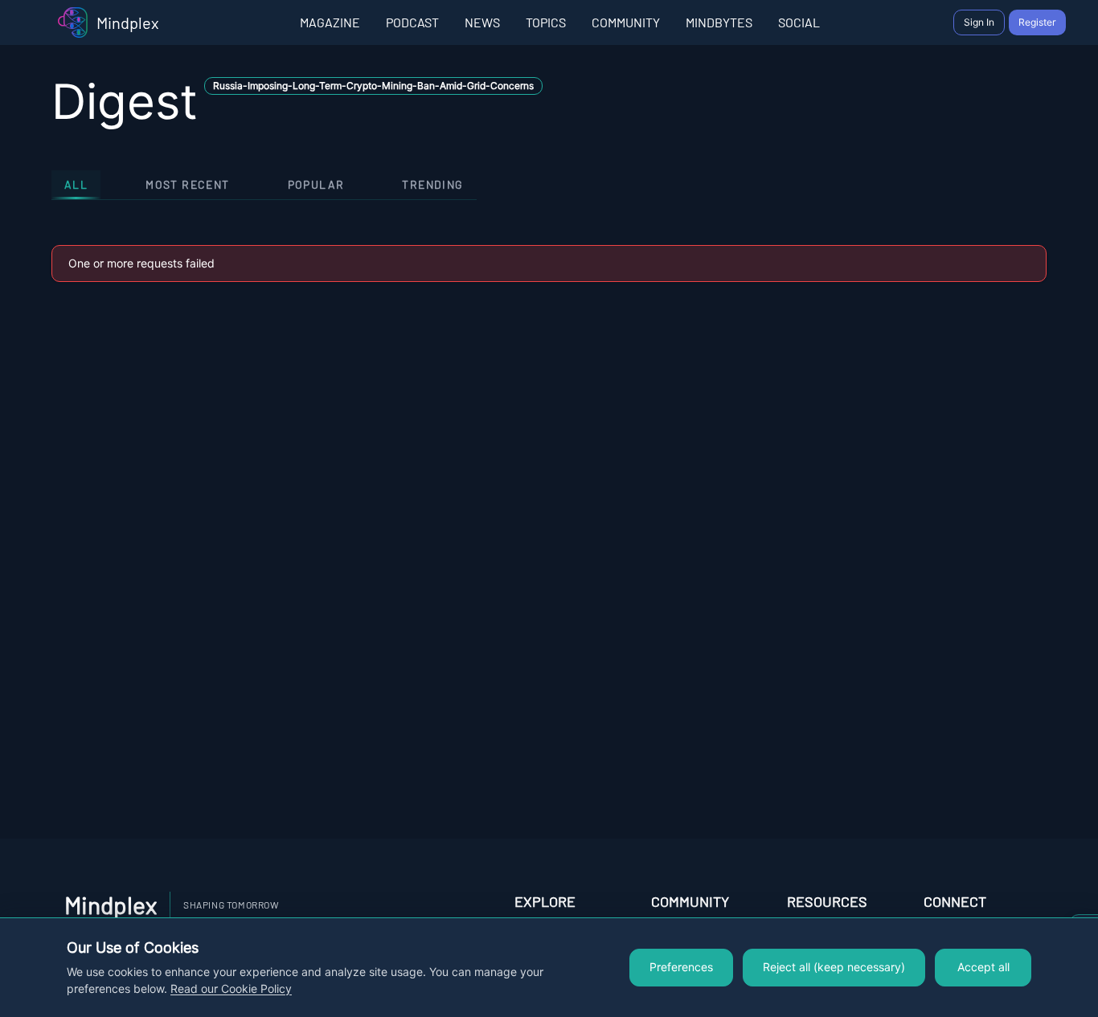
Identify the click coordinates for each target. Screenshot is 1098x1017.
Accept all (983, 967)
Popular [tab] (316, 184)
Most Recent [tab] (187, 184)
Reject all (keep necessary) (834, 967)
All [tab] (76, 184)
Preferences (681, 967)
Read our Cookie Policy (231, 988)
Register (1037, 22)
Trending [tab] (432, 184)
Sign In (979, 22)
